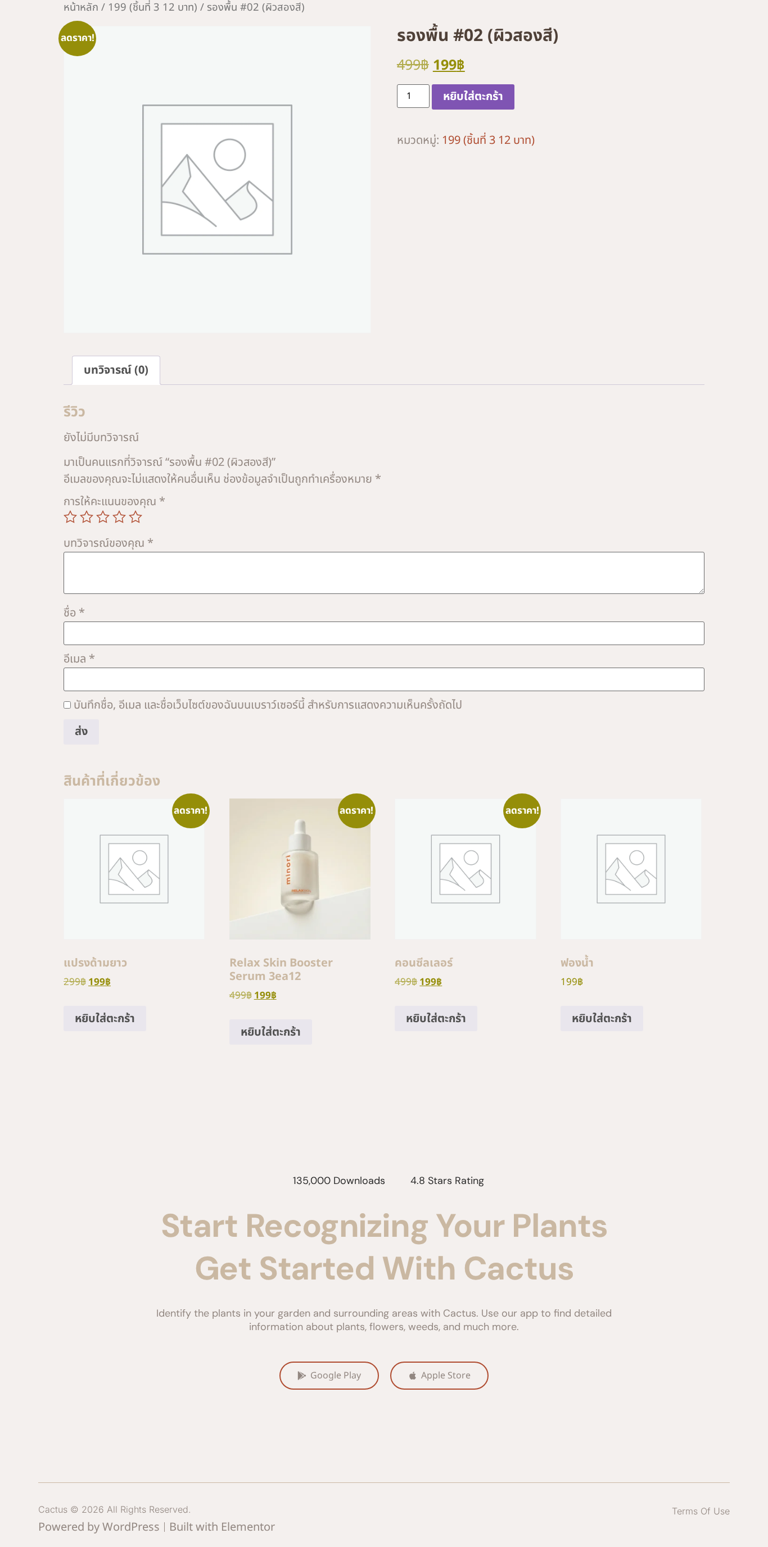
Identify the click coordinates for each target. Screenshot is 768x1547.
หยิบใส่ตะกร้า (473, 96)
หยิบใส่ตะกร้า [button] (105, 1018)
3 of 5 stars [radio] (103, 517)
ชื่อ (74, 613)
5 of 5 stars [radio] (135, 517)
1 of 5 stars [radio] (70, 517)
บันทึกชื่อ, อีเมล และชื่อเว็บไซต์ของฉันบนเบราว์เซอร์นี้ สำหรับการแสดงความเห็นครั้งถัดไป (268, 705)
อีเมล (79, 659)
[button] (701, 1511)
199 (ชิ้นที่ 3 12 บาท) (488, 140)
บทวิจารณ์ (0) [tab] (116, 370)
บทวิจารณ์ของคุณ (108, 543)
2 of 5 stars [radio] (86, 517)
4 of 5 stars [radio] (119, 517)
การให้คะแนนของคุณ (114, 501)
